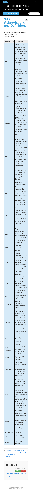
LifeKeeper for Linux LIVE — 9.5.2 (15, 9)
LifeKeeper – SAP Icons (21, 451)
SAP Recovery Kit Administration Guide (11, 453)
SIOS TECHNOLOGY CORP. (17, 6)
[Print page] (26, 20)
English (35, 2)
